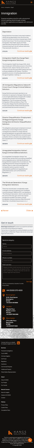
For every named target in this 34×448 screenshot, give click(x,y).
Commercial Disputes (6, 366)
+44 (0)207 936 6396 (12, 314)
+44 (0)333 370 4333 (14, 290)
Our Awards (4, 385)
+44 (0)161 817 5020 (12, 326)
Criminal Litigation (5, 356)
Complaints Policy (5, 410)
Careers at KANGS (6, 395)
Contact (3, 397)
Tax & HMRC (4, 353)
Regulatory (4, 361)
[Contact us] (30, 440)
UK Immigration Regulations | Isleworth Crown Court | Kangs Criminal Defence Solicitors (16, 87)
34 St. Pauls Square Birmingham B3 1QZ (12, 299)
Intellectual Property (6, 369)
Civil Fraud (3, 358)
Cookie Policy (4, 407)
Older (28, 210)
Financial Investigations (7, 351)
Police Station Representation (8, 372)
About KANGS (4, 380)
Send (28, 281)
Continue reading (23, 51)
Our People (4, 382)
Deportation (6, 32)
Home (2, 7)
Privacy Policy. (5, 285)
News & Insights (5, 392)
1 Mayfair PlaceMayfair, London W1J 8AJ (10, 310)
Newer (6, 210)
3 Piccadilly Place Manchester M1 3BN (11, 322)
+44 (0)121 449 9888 (12, 302)
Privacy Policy (4, 405)
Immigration (7, 7)
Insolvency (3, 364)
